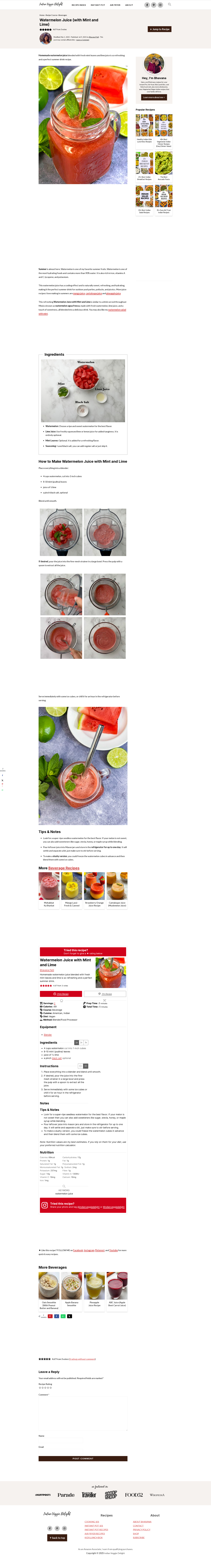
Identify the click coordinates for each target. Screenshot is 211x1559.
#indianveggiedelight (114, 1207)
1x (77, 1042)
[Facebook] (147, 5)
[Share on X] (69, 1316)
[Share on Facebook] (56, 1316)
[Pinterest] (154, 5)
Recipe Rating (45, 1384)
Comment (44, 1394)
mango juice (79, 293)
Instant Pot (98, 5)
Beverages (63, 15)
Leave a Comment (82, 40)
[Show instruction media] (80, 1066)
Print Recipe (63, 994)
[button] (41, 29)
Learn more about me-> (154, 97)
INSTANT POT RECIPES (96, 1529)
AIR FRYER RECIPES (95, 1533)
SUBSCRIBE (139, 1537)
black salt (57, 1058)
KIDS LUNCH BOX (94, 1537)
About (129, 5)
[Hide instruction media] (85, 1066)
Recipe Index (79, 5)
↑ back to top (57, 1537)
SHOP (136, 1533)
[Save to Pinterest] (50, 1316)
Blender (48, 1034)
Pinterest (100, 1250)
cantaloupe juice (94, 293)
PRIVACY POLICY (141, 1529)
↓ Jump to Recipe (159, 29)
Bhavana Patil (47, 970)
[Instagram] (160, 5)
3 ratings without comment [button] (82, 1359)
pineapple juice (113, 293)
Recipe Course (51, 15)
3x (86, 1042)
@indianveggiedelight (88, 1207)
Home (42, 15)
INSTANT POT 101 (94, 1525)
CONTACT (138, 1525)
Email (41, 1447)
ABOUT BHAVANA (142, 1521)
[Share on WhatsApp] (63, 1316)
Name (41, 1435)
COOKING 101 (92, 1521)
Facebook (78, 1250)
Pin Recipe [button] (107, 994)
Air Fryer (115, 5)
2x (81, 1042)
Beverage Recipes (63, 868)
